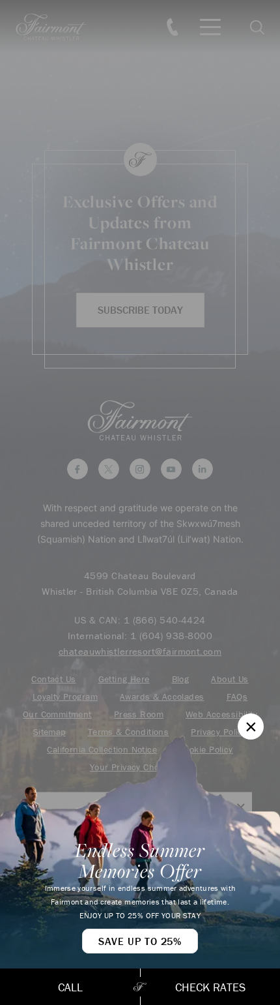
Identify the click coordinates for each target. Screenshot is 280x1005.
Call (70, 987)
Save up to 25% (140, 941)
